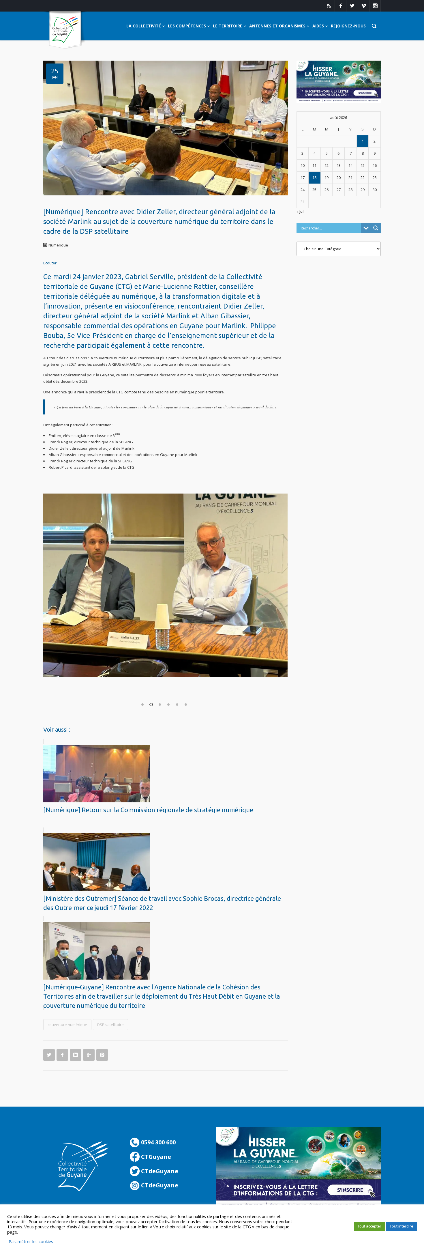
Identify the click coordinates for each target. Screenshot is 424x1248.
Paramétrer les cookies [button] (31, 1241)
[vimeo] (363, 6)
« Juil (300, 211)
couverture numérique (67, 1024)
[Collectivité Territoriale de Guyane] (65, 30)
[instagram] (375, 6)
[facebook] (340, 6)
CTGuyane (155, 1157)
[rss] (329, 6)
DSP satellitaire (110, 1024)
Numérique (58, 245)
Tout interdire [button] (401, 1226)
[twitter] (352, 6)
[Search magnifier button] (376, 228)
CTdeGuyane (159, 1171)
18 (314, 177)
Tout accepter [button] (369, 1226)
